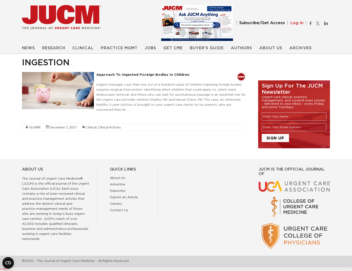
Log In (296, 23)
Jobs (150, 48)
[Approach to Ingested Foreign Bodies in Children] (58, 74)
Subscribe (117, 190)
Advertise (117, 184)
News (28, 48)
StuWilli (34, 127)
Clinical (83, 48)
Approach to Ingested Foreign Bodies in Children (142, 74)
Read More (30, 118)
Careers (116, 203)
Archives (301, 48)
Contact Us (119, 210)
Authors (241, 48)
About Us (270, 48)
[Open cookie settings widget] (8, 263)
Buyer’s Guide (207, 48)
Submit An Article (124, 197)
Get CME (173, 48)
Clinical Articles (109, 127)
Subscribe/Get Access (262, 23)
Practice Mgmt (119, 48)
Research (53, 48)
